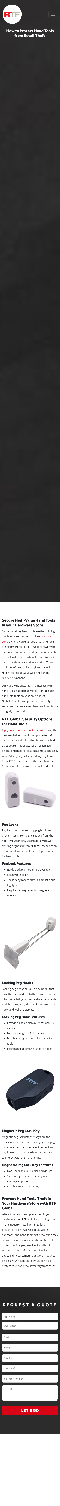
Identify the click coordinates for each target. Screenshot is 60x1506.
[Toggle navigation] (52, 14)
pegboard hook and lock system (23, 730)
